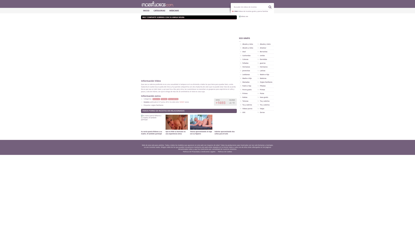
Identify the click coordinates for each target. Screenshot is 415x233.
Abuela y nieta (247, 44)
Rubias (244, 97)
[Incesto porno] (207, 4)
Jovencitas (246, 71)
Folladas (245, 63)
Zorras (262, 112)
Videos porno (247, 109)
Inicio (146, 10)
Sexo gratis (264, 97)
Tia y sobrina (264, 101)
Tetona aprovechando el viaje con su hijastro (201, 133)
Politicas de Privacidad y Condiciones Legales (199, 152)
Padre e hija (246, 86)
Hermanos (264, 67)
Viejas (262, 109)
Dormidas (263, 59)
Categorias (159, 10)
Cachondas (246, 55)
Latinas (262, 71)
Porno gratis (247, 90)
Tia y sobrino (173, 99)
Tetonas (164, 99)
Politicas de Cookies (225, 152)
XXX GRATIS (244, 38)
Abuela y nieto (265, 44)
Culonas (245, 59)
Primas (262, 90)
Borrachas (263, 52)
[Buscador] (270, 7)
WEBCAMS (174, 10)
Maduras (156, 99)
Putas (262, 93)
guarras (263, 63)
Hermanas (246, 67)
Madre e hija (264, 74)
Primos (245, 93)
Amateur (263, 48)
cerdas (262, 55)
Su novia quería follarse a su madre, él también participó (151, 133)
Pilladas (263, 86)
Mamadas (246, 82)
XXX (243, 112)
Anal (244, 52)
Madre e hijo (247, 78)
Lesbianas (246, 74)
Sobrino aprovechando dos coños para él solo (225, 133)
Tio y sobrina (265, 105)
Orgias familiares (266, 82)
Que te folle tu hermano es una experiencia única (176, 133)
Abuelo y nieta (247, 48)
